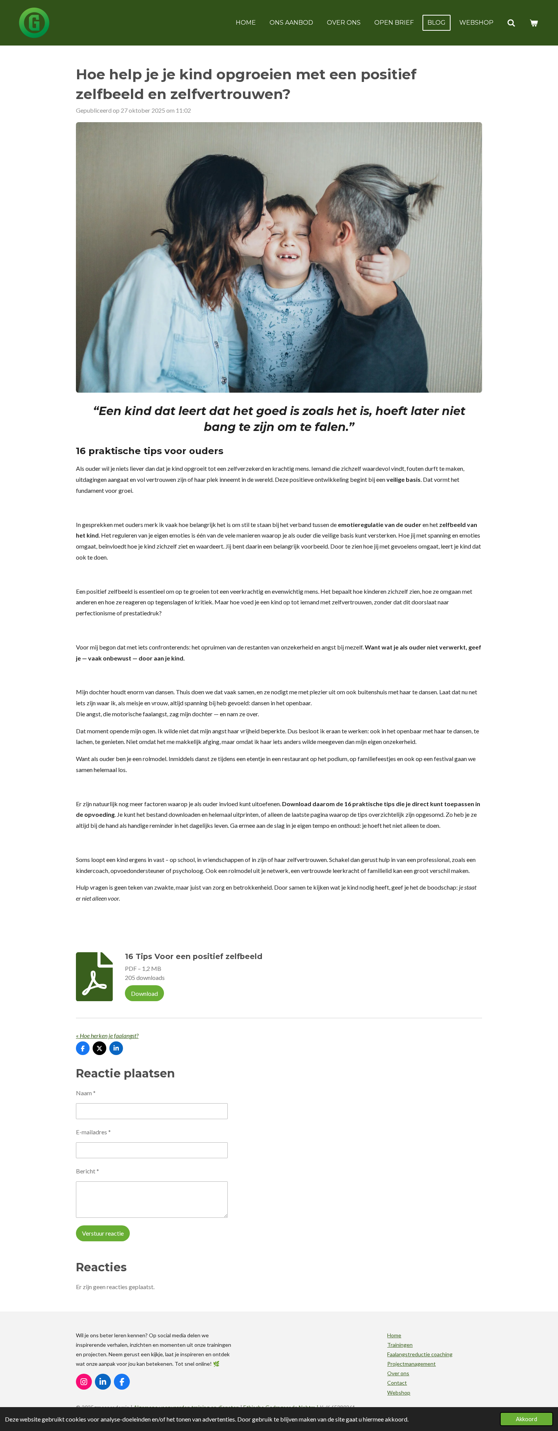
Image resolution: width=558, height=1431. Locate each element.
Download (144, 993)
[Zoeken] (511, 23)
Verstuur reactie (103, 1233)
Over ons (398, 1373)
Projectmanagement (411, 1363)
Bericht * (87, 1171)
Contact (397, 1382)
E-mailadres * (93, 1131)
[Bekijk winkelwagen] (534, 23)
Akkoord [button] (526, 1419)
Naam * (86, 1092)
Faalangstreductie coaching (419, 1354)
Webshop (398, 1392)
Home (394, 1335)
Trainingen (400, 1344)
